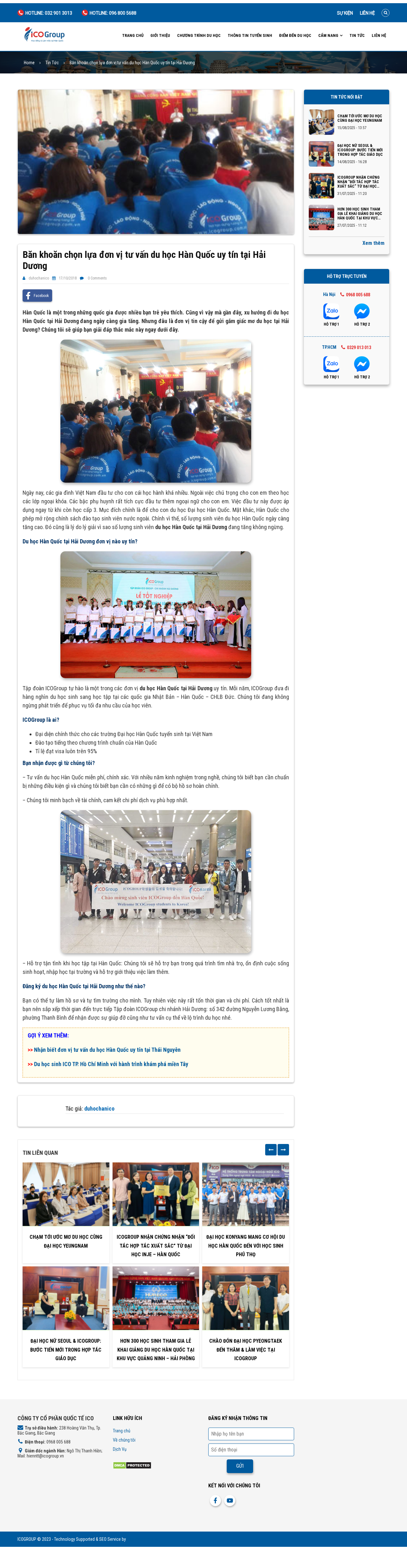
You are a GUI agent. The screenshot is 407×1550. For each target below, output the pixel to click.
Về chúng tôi (124, 1440)
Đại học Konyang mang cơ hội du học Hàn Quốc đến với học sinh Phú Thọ (245, 1245)
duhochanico (39, 278)
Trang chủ (132, 35)
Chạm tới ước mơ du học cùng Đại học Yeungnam (66, 1241)
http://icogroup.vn (143, 1539)
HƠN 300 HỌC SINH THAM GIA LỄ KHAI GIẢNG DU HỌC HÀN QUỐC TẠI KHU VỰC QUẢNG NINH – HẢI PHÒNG (156, 1349)
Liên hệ (367, 13)
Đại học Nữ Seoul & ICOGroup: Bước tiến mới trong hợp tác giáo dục (65, 1349)
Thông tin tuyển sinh (250, 35)
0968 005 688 (358, 294)
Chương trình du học (199, 35)
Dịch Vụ (120, 1449)
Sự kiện (345, 13)
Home (29, 62)
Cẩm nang (328, 35)
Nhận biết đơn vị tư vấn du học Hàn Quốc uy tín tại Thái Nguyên (107, 1049)
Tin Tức (52, 62)
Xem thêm (373, 243)
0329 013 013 (359, 347)
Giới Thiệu (160, 35)
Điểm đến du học (295, 35)
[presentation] (271, 1149)
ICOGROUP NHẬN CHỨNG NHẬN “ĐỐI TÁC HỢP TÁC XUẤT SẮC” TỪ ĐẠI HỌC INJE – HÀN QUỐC (156, 1245)
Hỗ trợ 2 (362, 324)
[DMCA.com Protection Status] (132, 1465)
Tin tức (357, 35)
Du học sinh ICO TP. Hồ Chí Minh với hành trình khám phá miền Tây (111, 1064)
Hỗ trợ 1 (331, 324)
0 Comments (97, 278)
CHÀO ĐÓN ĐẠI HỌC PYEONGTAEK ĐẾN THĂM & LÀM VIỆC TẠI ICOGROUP (245, 1349)
